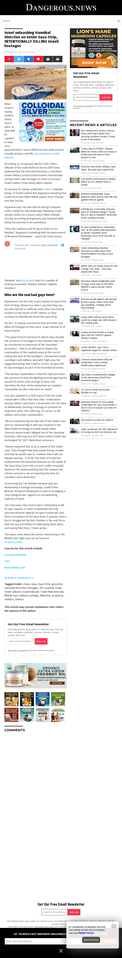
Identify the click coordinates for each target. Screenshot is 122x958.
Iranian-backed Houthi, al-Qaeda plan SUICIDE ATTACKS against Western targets (97, 335)
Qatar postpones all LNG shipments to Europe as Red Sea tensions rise (99, 430)
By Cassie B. (97, 188)
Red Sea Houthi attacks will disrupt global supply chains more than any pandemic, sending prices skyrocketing (99, 303)
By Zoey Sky (97, 242)
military (23, 595)
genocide (57, 584)
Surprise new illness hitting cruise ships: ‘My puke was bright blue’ (98, 168)
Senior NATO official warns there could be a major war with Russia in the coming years (99, 320)
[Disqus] (35, 774)
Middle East (11, 595)
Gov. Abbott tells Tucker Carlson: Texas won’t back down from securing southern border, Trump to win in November (98, 135)
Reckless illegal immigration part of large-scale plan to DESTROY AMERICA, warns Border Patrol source (98, 285)
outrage (33, 595)
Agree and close (91, 940)
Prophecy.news (13, 542)
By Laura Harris (98, 161)
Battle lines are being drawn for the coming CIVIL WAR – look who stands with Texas (99, 269)
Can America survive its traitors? (97, 420)
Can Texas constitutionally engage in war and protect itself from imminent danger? (98, 377)
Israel (58, 587)
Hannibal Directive (15, 587)
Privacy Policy (86, 933)
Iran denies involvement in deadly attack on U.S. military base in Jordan (98, 182)
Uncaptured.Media (15, 554)
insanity (49, 587)
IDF (41, 587)
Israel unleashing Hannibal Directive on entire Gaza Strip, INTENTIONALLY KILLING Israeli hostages (97, 252)
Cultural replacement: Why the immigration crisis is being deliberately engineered (96, 362)
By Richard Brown (100, 203)
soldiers (9, 599)
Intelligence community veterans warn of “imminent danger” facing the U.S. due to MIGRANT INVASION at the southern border (99, 213)
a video (47, 189)
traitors (19, 599)
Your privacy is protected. (17, 650)
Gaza (34, 584)
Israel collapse (12, 591)
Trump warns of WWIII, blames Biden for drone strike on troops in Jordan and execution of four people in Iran (99, 153)
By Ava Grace (97, 414)
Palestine (45, 595)
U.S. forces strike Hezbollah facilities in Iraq (95, 391)
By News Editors (99, 173)
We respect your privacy (44, 927)
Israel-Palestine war (52, 591)
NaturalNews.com (14, 567)
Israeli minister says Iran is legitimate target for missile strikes (99, 349)
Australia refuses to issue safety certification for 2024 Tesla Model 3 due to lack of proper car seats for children (99, 406)
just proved (27, 280)
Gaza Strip (44, 584)
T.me (7, 561)
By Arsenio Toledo (100, 221)
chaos (26, 584)
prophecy (57, 595)
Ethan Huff (29, 52)
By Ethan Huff (98, 143)
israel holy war (31, 591)
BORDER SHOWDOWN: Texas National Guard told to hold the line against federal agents (99, 197)
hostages (32, 587)
